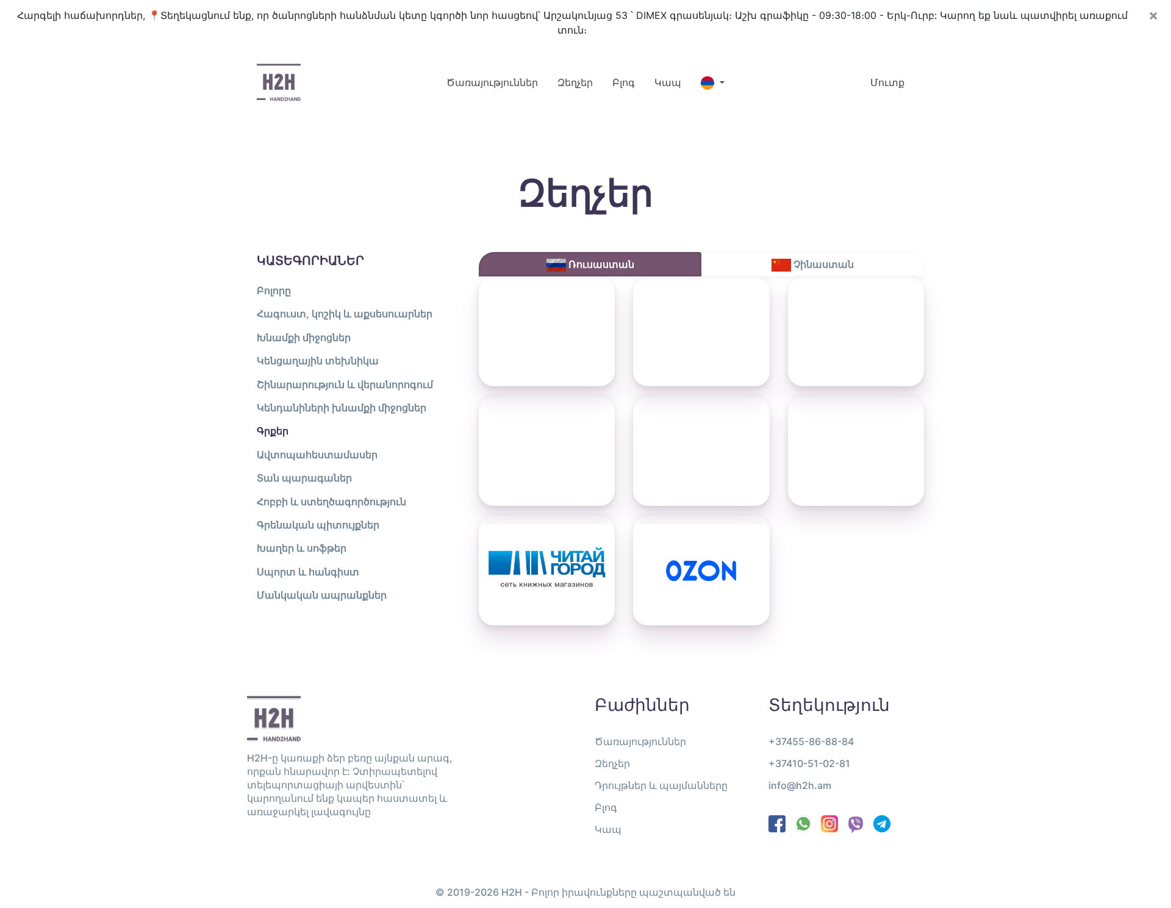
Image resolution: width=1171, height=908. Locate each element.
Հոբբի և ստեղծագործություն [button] (331, 501)
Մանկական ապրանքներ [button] (322, 595)
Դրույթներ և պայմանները (661, 785)
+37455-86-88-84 (811, 741)
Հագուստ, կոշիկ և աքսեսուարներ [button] (344, 314)
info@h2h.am (799, 785)
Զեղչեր (575, 82)
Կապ (667, 82)
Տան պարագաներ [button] (304, 478)
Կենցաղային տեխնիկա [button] (318, 361)
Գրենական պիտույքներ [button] (318, 525)
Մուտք (887, 82)
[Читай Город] (547, 570)
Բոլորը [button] (274, 290)
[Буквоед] (701, 451)
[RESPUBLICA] (547, 451)
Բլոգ (623, 82)
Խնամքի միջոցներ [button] (304, 337)
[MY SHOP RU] (547, 331)
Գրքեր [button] (272, 431)
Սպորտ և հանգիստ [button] (308, 572)
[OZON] (701, 570)
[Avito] (856, 451)
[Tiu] (856, 331)
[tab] (590, 264)
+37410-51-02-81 (809, 763)
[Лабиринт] (701, 331)
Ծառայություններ (497, 82)
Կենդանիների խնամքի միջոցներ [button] (341, 408)
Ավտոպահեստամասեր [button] (317, 455)
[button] (712, 82)
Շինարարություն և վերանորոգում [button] (345, 384)
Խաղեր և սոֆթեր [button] (301, 548)
